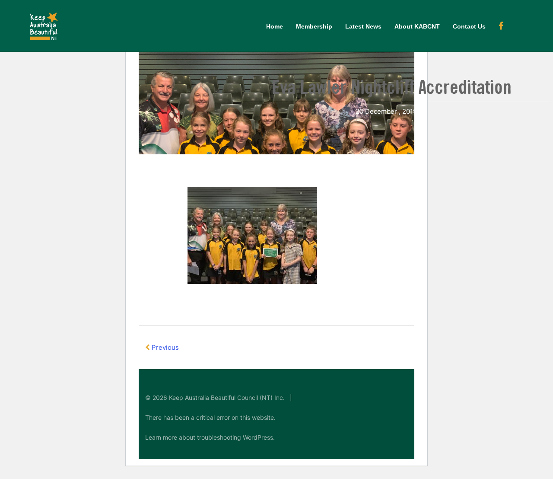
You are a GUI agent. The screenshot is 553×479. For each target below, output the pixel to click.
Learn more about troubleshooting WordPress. (210, 437)
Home (274, 26)
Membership (314, 26)
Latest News (363, 26)
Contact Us (469, 26)
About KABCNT (417, 26)
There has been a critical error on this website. (210, 417)
